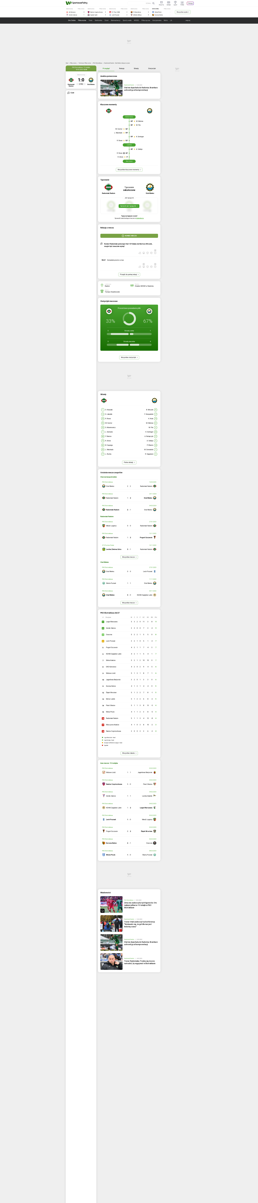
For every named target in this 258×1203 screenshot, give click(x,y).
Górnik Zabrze (111, 628)
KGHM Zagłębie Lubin (113, 654)
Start (67, 63)
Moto (166, 20)
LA (171, 20)
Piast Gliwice (110, 705)
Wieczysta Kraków (112, 725)
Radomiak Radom (129, 85)
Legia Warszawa (111, 622)
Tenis (90, 20)
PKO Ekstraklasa (97, 63)
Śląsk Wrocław (111, 692)
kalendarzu (140, 218)
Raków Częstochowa (113, 731)
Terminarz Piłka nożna (85, 63)
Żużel (106, 20)
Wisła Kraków (110, 660)
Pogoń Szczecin (112, 647)
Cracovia (109, 635)
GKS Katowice (111, 667)
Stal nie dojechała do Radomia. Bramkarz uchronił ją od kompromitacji (141, 89)
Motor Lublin (110, 699)
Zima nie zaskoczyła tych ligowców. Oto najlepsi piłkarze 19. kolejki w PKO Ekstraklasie (140, 905)
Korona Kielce (111, 686)
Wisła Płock (110, 712)
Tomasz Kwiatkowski (112, 292)
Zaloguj (190, 3)
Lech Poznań (110, 641)
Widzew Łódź (110, 673)
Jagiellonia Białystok (113, 680)
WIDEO (136, 20)
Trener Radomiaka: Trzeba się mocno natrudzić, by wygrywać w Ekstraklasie (139, 962)
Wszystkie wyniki (182, 12)
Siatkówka (98, 20)
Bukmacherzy (115, 20)
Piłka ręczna (145, 20)
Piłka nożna (82, 20)
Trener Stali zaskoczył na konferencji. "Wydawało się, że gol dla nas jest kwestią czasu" (139, 924)
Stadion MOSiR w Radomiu (144, 286)
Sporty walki (127, 20)
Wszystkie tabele (128, 753)
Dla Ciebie (72, 20)
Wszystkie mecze (128, 557)
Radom (107, 286)
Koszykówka (156, 20)
